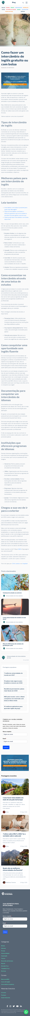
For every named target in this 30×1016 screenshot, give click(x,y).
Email (4, 738)
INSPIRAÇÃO (25, 7)
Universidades (5, 953)
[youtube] (17, 1006)
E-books (3, 992)
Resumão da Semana (7, 961)
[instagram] (10, 1006)
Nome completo (7, 731)
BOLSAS (3, 7)
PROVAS (12, 7)
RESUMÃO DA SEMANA (11, 9)
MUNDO (18, 9)
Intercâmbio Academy (7, 984)
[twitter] (14, 1006)
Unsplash (25, 563)
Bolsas (3, 945)
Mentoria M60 (5, 979)
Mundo (3, 963)
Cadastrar (6, 747)
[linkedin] (21, 1006)
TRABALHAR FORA (9, 11)
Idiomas (3, 948)
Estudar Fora (4, 966)
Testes (3, 958)
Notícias (3, 971)
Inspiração (4, 956)
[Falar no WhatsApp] (26, 1012)
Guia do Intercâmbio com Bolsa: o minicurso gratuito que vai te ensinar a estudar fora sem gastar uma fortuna (15, 213)
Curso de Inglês (5, 982)
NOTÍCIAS (23, 11)
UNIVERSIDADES (18, 7)
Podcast (3, 995)
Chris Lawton (16, 563)
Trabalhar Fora (5, 968)
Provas (3, 951)
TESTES (3, 9)
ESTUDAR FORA (25, 9)
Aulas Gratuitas (5, 997)
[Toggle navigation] (26, 2)
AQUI (19, 549)
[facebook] (7, 1006)
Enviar (5, 932)
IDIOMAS (8, 7)
